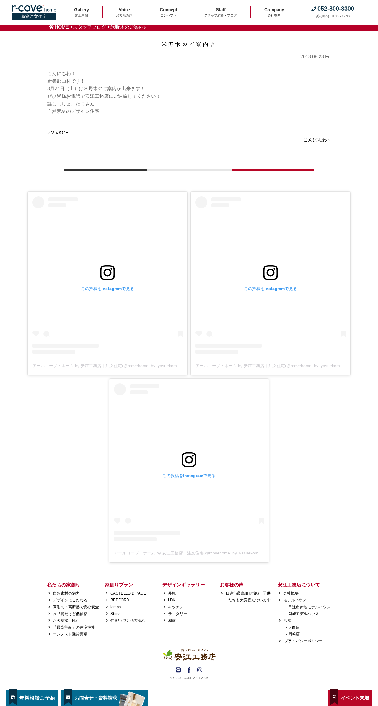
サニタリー (177, 613)
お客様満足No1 (66, 620)
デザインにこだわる (70, 600)
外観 (172, 593)
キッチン (175, 607)
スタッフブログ (89, 27)
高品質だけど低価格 (70, 613)
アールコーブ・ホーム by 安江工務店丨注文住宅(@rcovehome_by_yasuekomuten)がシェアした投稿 (126, 365)
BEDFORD (119, 600)
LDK (171, 600)
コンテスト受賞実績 (70, 634)
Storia (115, 613)
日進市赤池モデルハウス (309, 607)
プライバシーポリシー (303, 641)
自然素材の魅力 (66, 593)
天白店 (294, 627)
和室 (172, 620)
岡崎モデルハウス (303, 613)
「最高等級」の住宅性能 (74, 627)
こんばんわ (315, 139)
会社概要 (291, 593)
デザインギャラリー (183, 584)
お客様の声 (232, 584)
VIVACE (60, 132)
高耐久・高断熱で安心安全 (76, 607)
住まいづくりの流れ (127, 620)
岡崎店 (294, 634)
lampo (115, 607)
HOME (62, 27)
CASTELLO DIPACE (128, 593)
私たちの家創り (63, 584)
